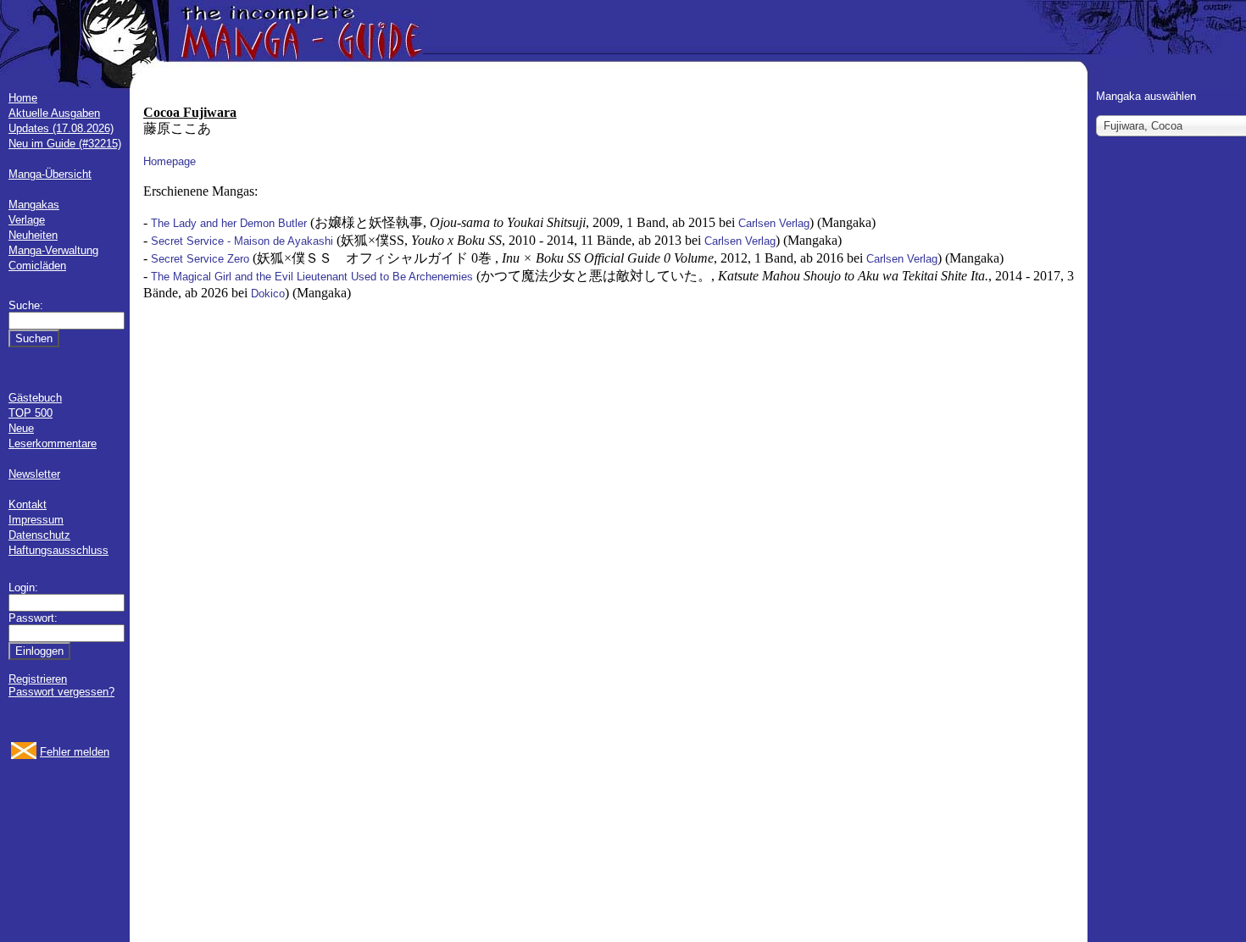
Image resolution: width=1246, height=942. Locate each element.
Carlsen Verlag (773, 223)
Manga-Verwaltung (53, 250)
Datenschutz (39, 535)
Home (22, 97)
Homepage (169, 161)
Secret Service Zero (200, 258)
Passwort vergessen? (61, 691)
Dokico (268, 293)
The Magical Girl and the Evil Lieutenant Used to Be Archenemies (312, 276)
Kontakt (27, 504)
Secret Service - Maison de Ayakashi (242, 241)
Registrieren (37, 679)
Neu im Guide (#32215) (64, 143)
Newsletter (34, 474)
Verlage (26, 219)
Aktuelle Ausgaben (54, 113)
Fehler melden (74, 751)
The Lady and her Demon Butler (229, 223)
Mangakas (33, 204)
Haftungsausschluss (58, 550)
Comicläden (37, 265)
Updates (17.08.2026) (61, 128)
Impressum (36, 519)
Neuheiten (33, 235)
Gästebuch (35, 397)
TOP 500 (30, 413)
